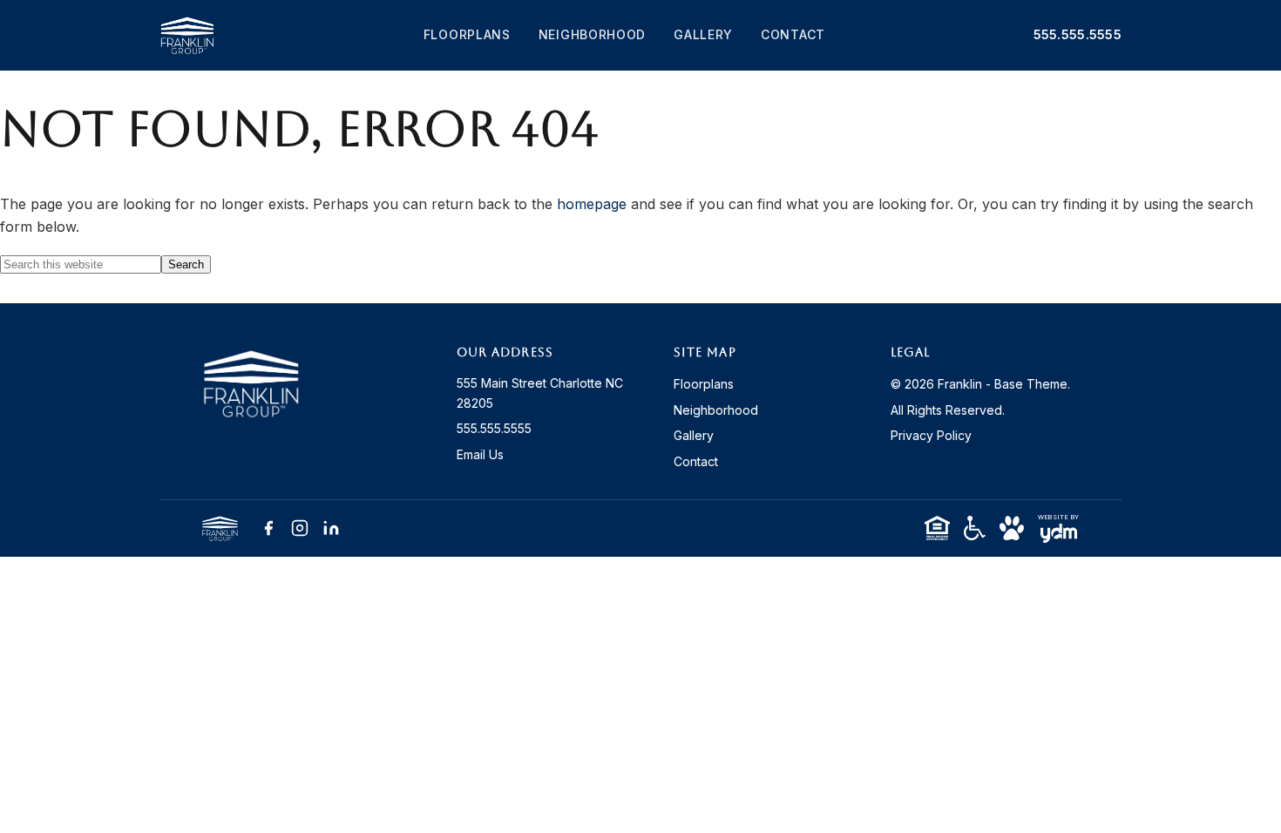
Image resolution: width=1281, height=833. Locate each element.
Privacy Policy (931, 435)
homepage (592, 204)
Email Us (480, 454)
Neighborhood (592, 34)
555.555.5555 (1078, 34)
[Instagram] (299, 528)
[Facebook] (268, 528)
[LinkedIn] (331, 528)
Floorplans (467, 34)
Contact (793, 34)
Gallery (703, 34)
